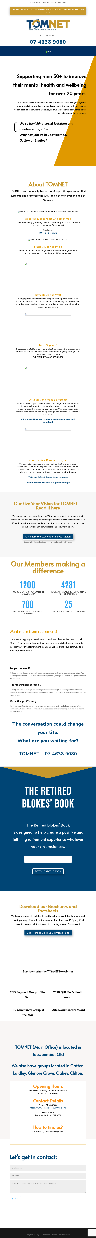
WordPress (65, 1235)
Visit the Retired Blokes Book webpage (48, 477)
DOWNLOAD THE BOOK (48, 871)
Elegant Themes (43, 1235)
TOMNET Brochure (48, 232)
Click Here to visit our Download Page (48, 932)
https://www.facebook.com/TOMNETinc (48, 1108)
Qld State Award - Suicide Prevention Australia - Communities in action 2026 (48, 11)
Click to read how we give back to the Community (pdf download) (48, 421)
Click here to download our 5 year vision (48, 536)
